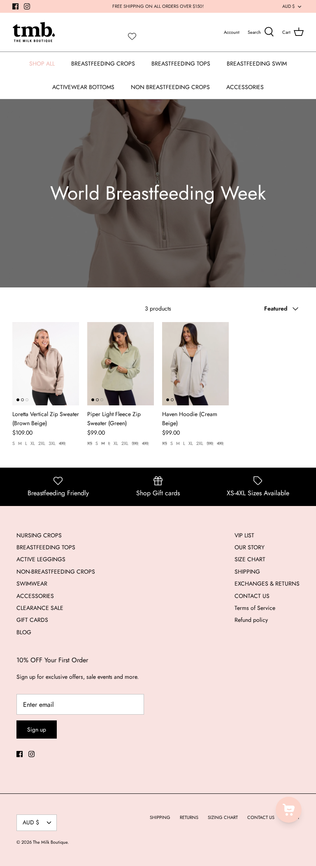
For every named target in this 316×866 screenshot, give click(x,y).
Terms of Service (255, 608)
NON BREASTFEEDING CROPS (170, 87)
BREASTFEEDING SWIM (257, 63)
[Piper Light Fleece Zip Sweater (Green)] (120, 364)
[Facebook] (15, 6)
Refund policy (251, 620)
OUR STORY (250, 547)
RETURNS (189, 817)
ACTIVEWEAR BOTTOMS (83, 87)
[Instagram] (27, 6)
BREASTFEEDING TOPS (180, 63)
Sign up (36, 729)
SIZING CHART (223, 817)
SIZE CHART (250, 559)
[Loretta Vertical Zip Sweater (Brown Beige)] (45, 364)
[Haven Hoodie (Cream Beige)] (195, 364)
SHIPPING (247, 571)
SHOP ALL (42, 63)
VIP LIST (244, 535)
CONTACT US (252, 596)
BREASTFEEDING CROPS (103, 63)
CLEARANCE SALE (39, 608)
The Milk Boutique (50, 842)
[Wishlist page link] (132, 36)
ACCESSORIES (245, 87)
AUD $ (288, 6)
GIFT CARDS (32, 620)
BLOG (23, 632)
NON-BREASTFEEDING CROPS (55, 571)
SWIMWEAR (31, 583)
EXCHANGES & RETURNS (267, 583)
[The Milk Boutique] (34, 32)
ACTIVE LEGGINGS (40, 559)
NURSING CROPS (39, 535)
